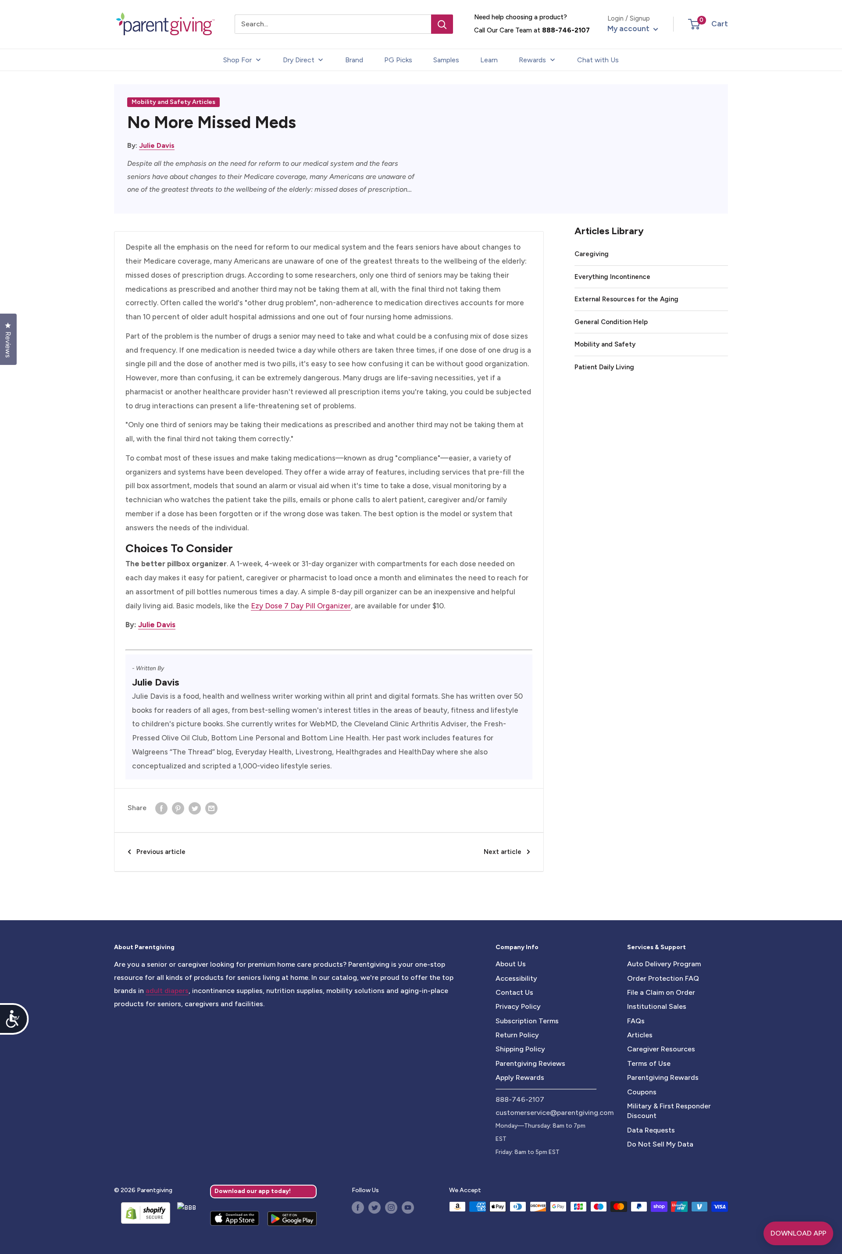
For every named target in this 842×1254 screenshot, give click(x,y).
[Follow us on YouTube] (408, 1207)
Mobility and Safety (604, 344)
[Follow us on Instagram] (391, 1207)
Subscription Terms (527, 1021)
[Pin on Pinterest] (178, 808)
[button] (694, 24)
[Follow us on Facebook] (358, 1207)
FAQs (636, 1021)
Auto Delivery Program (664, 964)
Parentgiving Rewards (663, 1077)
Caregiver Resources (661, 1049)
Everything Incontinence (612, 277)
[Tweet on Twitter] (195, 808)
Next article (502, 852)
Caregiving (591, 254)
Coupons (641, 1092)
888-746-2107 (566, 30)
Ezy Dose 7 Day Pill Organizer (301, 605)
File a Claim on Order (661, 992)
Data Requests (651, 1130)
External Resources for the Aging (626, 299)
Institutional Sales (656, 1006)
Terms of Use (649, 1063)
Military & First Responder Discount (669, 1111)
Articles (640, 1035)
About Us (511, 964)
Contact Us (514, 992)
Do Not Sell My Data (660, 1144)
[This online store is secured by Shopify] (142, 1212)
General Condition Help (611, 322)
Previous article (161, 852)
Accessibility (516, 978)
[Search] (442, 24)
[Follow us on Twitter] (374, 1207)
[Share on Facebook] (161, 808)
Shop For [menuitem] (237, 60)
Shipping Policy (520, 1049)
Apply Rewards (520, 1077)
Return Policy (517, 1035)
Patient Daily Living (604, 367)
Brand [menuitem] (354, 60)
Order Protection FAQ (663, 978)
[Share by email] (211, 808)
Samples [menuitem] (446, 60)
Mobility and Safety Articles (173, 102)
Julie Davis (157, 145)
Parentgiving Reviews (530, 1063)
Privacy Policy (518, 1006)
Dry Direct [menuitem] (298, 60)
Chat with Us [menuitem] (598, 60)
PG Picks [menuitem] (398, 60)
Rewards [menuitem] (532, 60)
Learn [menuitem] (489, 60)
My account (629, 28)
